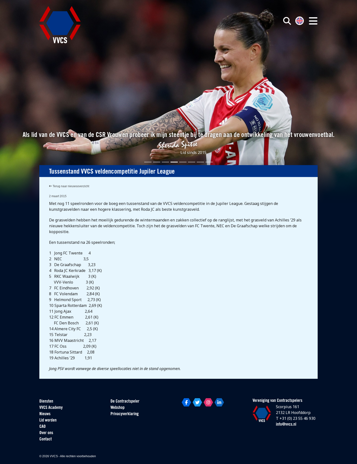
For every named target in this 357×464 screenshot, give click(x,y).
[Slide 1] (148, 162)
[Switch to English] (299, 20)
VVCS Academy (51, 408)
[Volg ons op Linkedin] (219, 402)
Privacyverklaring (124, 414)
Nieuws (45, 414)
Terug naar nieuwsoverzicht (70, 186)
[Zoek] (287, 21)
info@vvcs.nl (286, 424)
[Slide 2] (156, 162)
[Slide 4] (174, 162)
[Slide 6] (191, 162)
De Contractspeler (124, 401)
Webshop (117, 408)
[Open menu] (313, 21)
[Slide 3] (165, 162)
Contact (45, 439)
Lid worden (48, 420)
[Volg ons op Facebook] (186, 402)
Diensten (46, 401)
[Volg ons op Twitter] (197, 402)
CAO (42, 427)
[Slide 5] (183, 162)
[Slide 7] (200, 162)
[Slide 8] (209, 162)
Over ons (46, 433)
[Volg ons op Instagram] (208, 402)
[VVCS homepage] (60, 24)
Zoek (231, 43)
